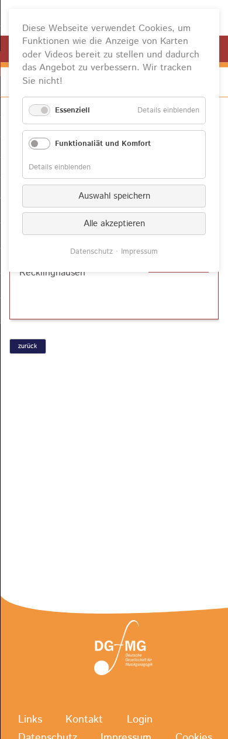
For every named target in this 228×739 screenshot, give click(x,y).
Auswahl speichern (114, 196)
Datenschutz (91, 251)
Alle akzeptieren (114, 223)
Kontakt (84, 720)
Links (30, 720)
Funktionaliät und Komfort (103, 143)
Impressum (139, 251)
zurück (27, 346)
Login (140, 720)
